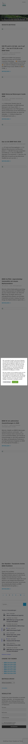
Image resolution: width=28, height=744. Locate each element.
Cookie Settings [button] (7, 382)
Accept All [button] (15, 382)
